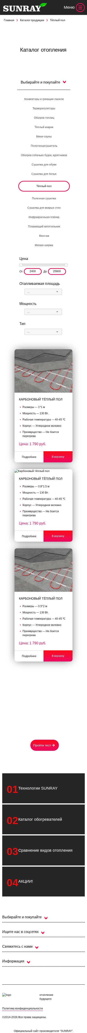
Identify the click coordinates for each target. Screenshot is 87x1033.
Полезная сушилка (44, 198)
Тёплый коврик (44, 127)
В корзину (58, 456)
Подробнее (29, 457)
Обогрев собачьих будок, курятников (44, 155)
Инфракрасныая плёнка (44, 217)
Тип (22, 324)
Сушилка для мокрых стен (44, 207)
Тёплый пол (44, 186)
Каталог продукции (32, 20)
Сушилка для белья (43, 174)
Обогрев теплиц (44, 117)
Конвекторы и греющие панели (44, 99)
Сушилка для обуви (44, 164)
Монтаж (44, 235)
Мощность (27, 304)
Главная (9, 20)
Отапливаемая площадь (39, 284)
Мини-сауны (44, 136)
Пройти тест (42, 745)
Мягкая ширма (44, 245)
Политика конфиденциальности (22, 1008)
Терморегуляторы (44, 108)
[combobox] (43, 292)
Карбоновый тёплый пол (40, 399)
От (21, 271)
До (45, 271)
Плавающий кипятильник (44, 226)
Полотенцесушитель (44, 145)
